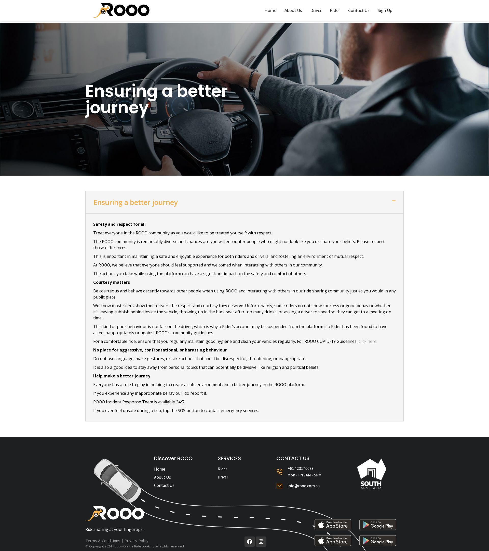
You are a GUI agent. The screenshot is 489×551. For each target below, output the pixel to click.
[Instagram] (261, 541)
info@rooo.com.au (304, 485)
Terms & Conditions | (105, 540)
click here (367, 341)
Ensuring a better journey (135, 202)
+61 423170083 (301, 468)
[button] (244, 202)
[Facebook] (249, 541)
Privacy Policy (136, 540)
